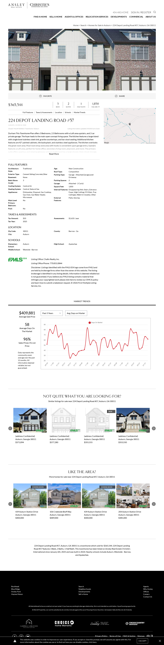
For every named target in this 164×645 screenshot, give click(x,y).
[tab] (82, 301)
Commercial (136, 16)
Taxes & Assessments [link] (44, 112)
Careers (146, 594)
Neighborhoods (85, 589)
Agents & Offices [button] (74, 16)
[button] (130, 126)
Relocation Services (97, 16)
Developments (119, 16)
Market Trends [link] (79, 112)
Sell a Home (55, 16)
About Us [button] (151, 16)
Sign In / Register (141, 12)
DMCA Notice (129, 636)
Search (81, 586)
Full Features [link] (28, 112)
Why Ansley (148, 589)
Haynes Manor (17, 594)
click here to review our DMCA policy (82, 279)
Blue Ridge (15, 589)
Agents (146, 586)
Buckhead (15, 586)
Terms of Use (115, 636)
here (94, 642)
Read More (54, 154)
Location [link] (58, 112)
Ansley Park (16, 591)
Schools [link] (68, 112)
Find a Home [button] (40, 16)
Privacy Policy (101, 636)
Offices (146, 591)
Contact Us (147, 597)
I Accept (142, 641)
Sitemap (141, 636)
